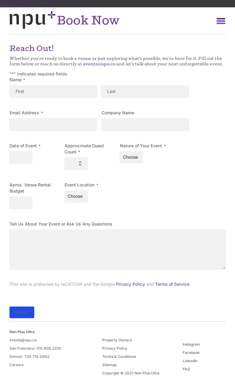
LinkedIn (190, 360)
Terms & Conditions (119, 356)
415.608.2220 (48, 348)
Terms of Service (172, 284)
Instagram (191, 344)
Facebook (191, 352)
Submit (22, 312)
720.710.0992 (36, 356)
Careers (16, 364)
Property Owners (117, 340)
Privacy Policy (130, 284)
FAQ (186, 369)
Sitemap (109, 364)
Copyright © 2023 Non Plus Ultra (130, 373)
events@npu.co (99, 64)
